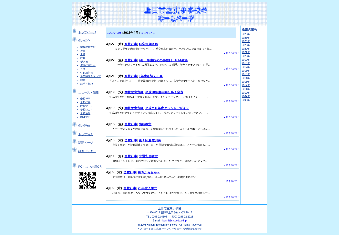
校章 (82, 50)
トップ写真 (85, 134)
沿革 (82, 54)
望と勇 (84, 61)
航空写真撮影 (148, 44)
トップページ (87, 32)
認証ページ (85, 142)
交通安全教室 (148, 156)
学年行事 (85, 102)
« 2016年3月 (114, 32)
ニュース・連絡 (88, 92)
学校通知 (85, 113)
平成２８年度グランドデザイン (167, 108)
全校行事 (85, 98)
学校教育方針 (88, 47)
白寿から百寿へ (149, 172)
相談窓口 (85, 117)
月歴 (82, 69)
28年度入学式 (147, 188)
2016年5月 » (148, 32)
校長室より (86, 106)
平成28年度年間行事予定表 (164, 92)
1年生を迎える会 (151, 76)
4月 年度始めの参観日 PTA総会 (163, 60)
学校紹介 (84, 40)
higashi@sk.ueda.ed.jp (174, 220)
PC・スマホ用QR (90, 166)
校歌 (82, 58)
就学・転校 (86, 83)
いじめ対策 (86, 72)
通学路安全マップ (90, 76)
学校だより (86, 109)
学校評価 (84, 125)
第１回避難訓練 (150, 140)
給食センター (87, 151)
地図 (82, 80)
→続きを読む (231, 52)
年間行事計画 (88, 65)
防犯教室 (145, 124)
